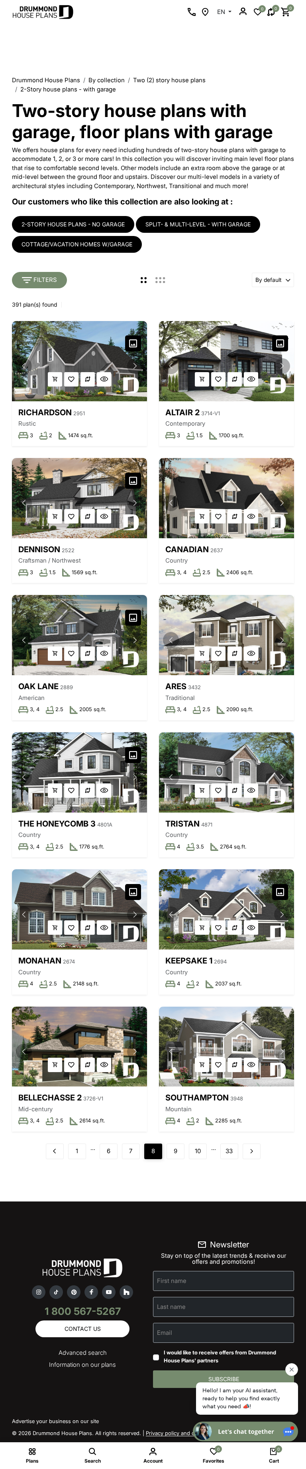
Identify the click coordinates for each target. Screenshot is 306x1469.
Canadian (187, 549)
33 (229, 1151)
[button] (135, 366)
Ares (175, 686)
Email (164, 1332)
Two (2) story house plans (169, 80)
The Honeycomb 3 (57, 824)
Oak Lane (38, 686)
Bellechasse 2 (50, 1097)
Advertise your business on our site (55, 1421)
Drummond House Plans (46, 80)
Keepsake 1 (188, 960)
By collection (106, 80)
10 (198, 1151)
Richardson (45, 412)
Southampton (197, 1097)
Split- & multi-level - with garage (198, 224)
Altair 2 (182, 412)
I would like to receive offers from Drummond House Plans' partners (220, 1356)
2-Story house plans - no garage (73, 224)
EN (222, 12)
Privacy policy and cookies (178, 1433)
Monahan (39, 960)
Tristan (182, 824)
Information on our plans (82, 1364)
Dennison (39, 549)
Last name (171, 1306)
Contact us (83, 1328)
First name (171, 1281)
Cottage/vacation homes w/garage (77, 244)
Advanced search (83, 1352)
